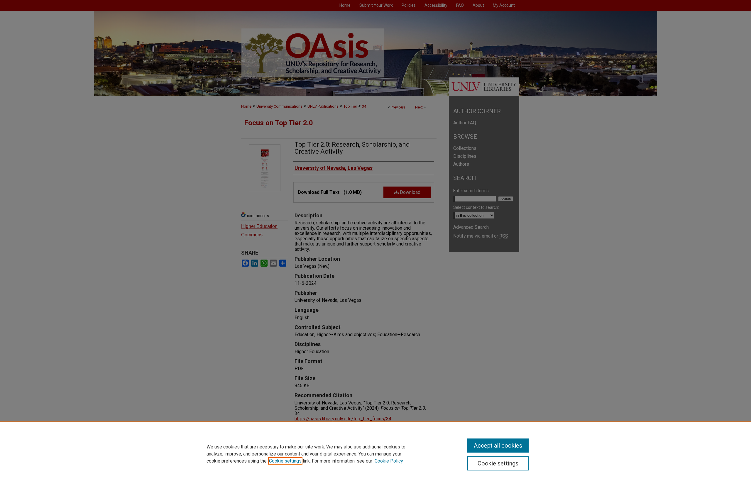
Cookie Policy (389, 461)
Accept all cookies (498, 445)
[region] (375, 453)
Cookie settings (285, 461)
